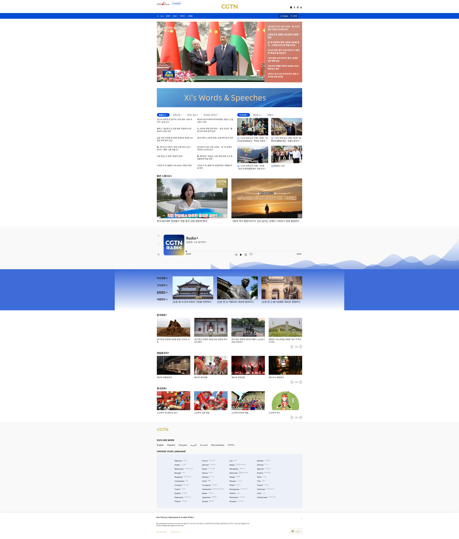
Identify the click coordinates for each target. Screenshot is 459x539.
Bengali (180, 473)
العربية (193, 445)
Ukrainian (265, 489)
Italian (208, 493)
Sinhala (263, 465)
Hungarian (209, 485)
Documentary (217, 445)
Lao (233, 461)
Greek (208, 469)
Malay (238, 465)
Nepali (235, 477)
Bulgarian (183, 477)
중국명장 (161, 315)
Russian (237, 501)
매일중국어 (162, 353)
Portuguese (238, 489)
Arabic (180, 465)
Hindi (206, 481)
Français (183, 445)
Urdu (261, 493)
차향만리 (161, 299)
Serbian (263, 461)
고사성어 (161, 285)
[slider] (186, 251)
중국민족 (161, 388)
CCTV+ (231, 445)
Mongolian (237, 469)
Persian (236, 481)
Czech (180, 489)
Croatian (182, 485)
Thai (261, 481)
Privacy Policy (161, 532)
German (209, 465)
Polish (235, 485)
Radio (285, 16)
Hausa (207, 473)
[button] (179, 79)
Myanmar (239, 473)
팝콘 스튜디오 (163, 176)
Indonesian (213, 489)
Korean (208, 501)
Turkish (263, 485)
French (208, 461)
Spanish (263, 469)
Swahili (264, 473)
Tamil (261, 477)
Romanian (237, 497)
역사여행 (161, 278)
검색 (295, 16)
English (160, 445)
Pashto (235, 493)
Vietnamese (266, 497)
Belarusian (184, 469)
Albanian (181, 461)
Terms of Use (175, 532)
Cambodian (181, 481)
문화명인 (161, 292)
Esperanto (183, 497)
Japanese (209, 497)
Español (171, 445)
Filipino (181, 501)
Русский (204, 445)
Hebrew (208, 477)
